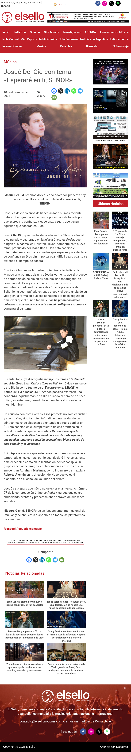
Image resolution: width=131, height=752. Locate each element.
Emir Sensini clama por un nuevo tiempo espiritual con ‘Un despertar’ (24, 603)
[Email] (54, 97)
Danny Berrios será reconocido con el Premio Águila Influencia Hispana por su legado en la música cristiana (66, 636)
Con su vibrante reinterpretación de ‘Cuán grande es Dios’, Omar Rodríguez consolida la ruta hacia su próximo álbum (66, 669)
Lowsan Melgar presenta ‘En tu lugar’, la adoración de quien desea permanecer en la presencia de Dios (24, 634)
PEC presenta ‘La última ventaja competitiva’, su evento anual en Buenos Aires (120, 240)
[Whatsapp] (74, 91)
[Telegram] (80, 91)
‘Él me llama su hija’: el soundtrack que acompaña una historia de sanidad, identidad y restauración (24, 667)
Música (10, 62)
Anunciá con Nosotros (114, 746)
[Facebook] (54, 91)
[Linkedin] (67, 91)
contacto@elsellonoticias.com (41, 721)
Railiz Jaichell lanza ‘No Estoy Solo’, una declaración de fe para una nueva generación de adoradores (66, 604)
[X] (61, 91)
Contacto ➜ (103, 721)
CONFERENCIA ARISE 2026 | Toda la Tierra (101, 275)
